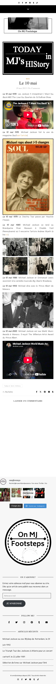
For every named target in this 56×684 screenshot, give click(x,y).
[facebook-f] (22, 3)
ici (7, 234)
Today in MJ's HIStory (12, 386)
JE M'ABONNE (14, 603)
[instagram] (19, 3)
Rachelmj (9, 392)
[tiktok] (37, 3)
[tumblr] (34, 3)
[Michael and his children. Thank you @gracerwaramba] (5, 494)
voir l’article (22, 135)
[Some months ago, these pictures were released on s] (39, 493)
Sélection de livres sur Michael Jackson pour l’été (25, 662)
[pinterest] (30, 3)
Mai (28, 78)
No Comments (34, 88)
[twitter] (26, 3)
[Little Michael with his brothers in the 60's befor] (16, 492)
